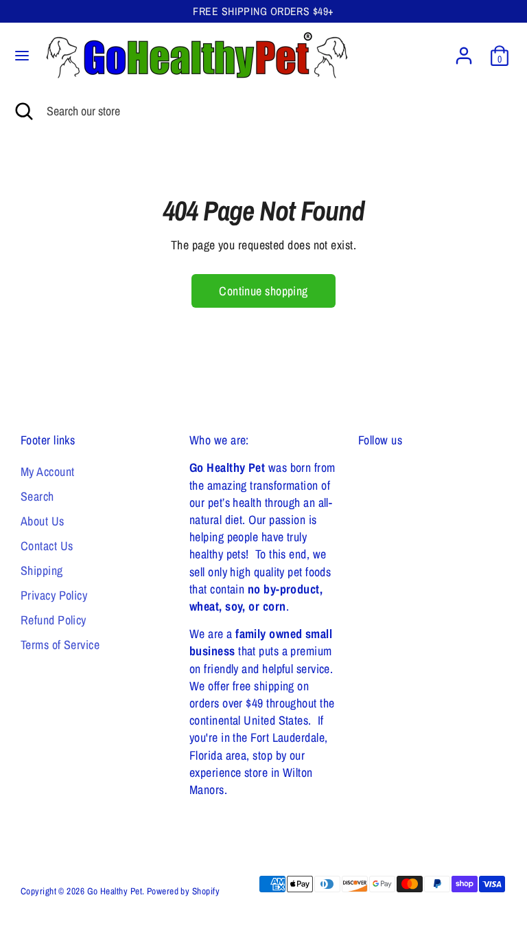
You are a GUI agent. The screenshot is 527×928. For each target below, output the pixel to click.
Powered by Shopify (183, 891)
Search (37, 496)
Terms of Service (60, 644)
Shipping (42, 570)
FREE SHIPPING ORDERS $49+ (263, 11)
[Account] (464, 50)
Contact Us (47, 545)
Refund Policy (53, 620)
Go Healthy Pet (114, 891)
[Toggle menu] (22, 56)
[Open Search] (23, 110)
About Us (43, 521)
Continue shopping (263, 290)
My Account (48, 471)
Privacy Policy (54, 595)
